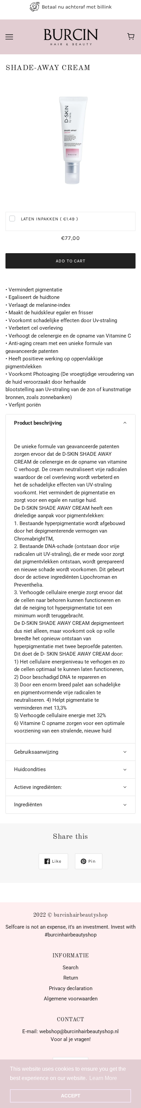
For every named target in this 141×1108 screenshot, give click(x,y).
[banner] (69, 36)
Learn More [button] (103, 1078)
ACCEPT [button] (70, 1095)
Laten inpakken (49, 218)
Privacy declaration (70, 988)
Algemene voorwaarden (71, 999)
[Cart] (132, 36)
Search (70, 968)
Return (70, 978)
